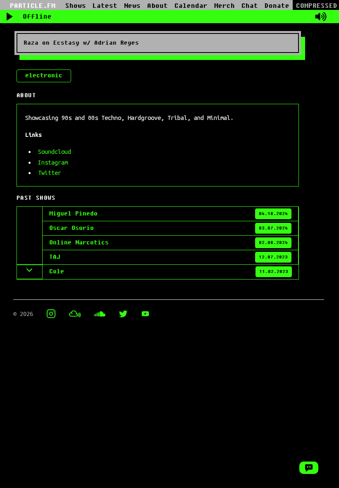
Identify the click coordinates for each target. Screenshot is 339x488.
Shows (75, 6)
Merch (224, 6)
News (132, 6)
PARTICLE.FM (32, 6)
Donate (277, 6)
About (157, 6)
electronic (43, 75)
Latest (105, 6)
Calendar (191, 6)
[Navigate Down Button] (30, 272)
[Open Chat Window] (308, 468)
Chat (249, 6)
